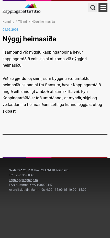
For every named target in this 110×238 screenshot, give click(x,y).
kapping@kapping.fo (23, 180)
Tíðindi (23, 21)
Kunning (8, 21)
